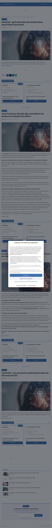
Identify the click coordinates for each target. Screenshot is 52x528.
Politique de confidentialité (21, 285)
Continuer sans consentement (26, 278)
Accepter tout (26, 275)
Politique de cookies (32, 285)
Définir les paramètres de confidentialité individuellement (26, 281)
